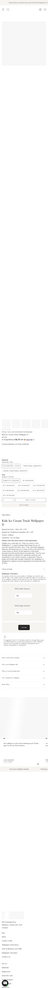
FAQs (4, 937)
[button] (24, 440)
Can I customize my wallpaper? (10, 678)
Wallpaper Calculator (9, 953)
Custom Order (7, 941)
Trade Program (7, 980)
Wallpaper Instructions (10, 945)
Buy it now (24, 505)
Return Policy (5, 684)
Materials (5, 968)
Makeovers (6, 972)
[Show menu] (3, 9)
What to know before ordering (10, 658)
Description (6, 515)
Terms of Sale (7, 569)
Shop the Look (7, 976)
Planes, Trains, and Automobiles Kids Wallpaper (17, 432)
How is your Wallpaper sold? (10, 664)
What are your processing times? (11, 671)
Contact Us (6, 957)
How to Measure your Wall (12, 949)
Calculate (24, 627)
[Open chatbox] (5, 983)
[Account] (40, 9)
